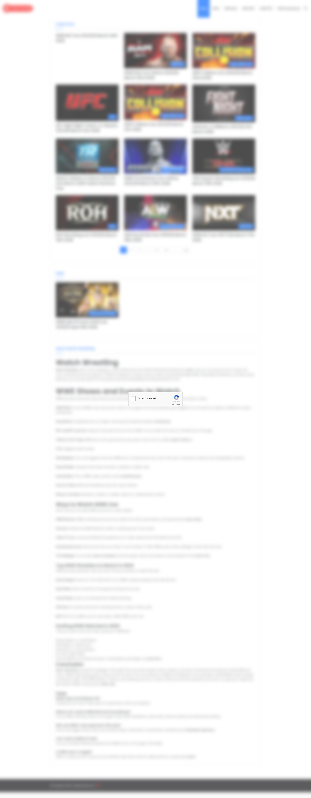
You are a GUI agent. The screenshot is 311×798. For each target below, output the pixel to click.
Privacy (173, 404)
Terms (178, 404)
